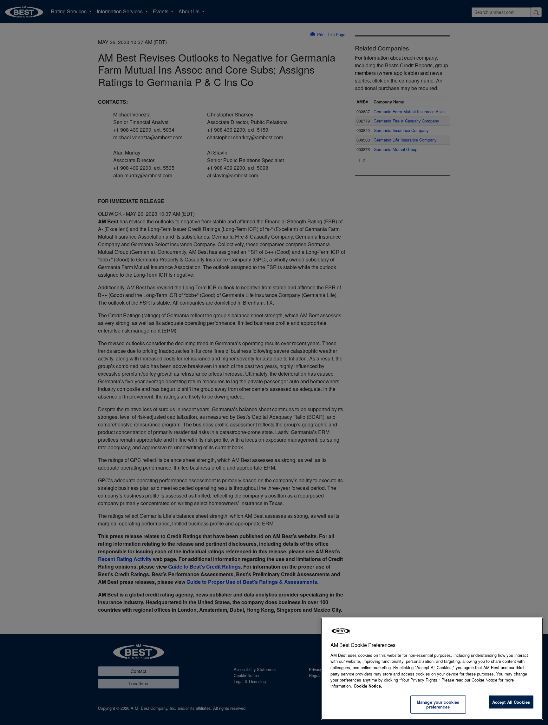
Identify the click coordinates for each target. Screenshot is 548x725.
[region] (432, 668)
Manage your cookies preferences (438, 704)
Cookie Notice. (368, 686)
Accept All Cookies (511, 702)
